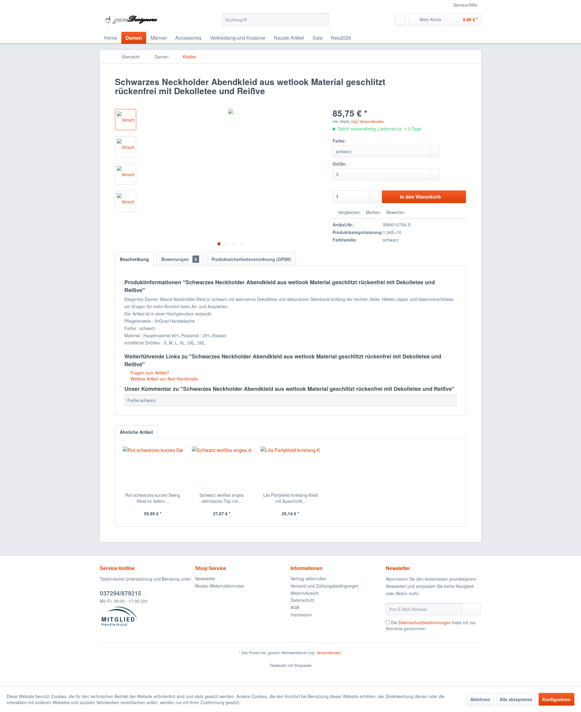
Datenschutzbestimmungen (425, 622)
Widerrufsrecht (304, 593)
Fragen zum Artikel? (149, 373)
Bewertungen (179, 259)
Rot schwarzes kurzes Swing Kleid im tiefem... (152, 498)
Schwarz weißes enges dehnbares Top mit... (221, 498)
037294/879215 (120, 593)
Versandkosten (329, 652)
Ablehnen (480, 699)
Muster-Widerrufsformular (219, 586)
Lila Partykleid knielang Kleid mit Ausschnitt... (290, 498)
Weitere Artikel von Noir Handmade (163, 379)
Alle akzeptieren (516, 699)
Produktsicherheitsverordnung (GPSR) (251, 259)
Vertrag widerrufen (308, 578)
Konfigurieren (556, 699)
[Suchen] (323, 20)
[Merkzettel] (400, 20)
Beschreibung (134, 259)
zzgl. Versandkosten (367, 121)
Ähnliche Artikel (136, 432)
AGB (294, 607)
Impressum (301, 614)
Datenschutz (302, 600)
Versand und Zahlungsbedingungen (324, 586)
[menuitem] (275, 20)
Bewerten (395, 212)
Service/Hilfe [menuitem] (465, 5)
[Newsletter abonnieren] (471, 609)
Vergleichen (348, 212)
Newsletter (205, 578)
